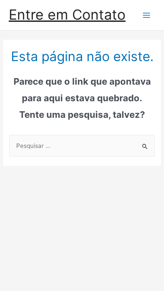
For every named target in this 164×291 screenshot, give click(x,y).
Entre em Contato (67, 14)
